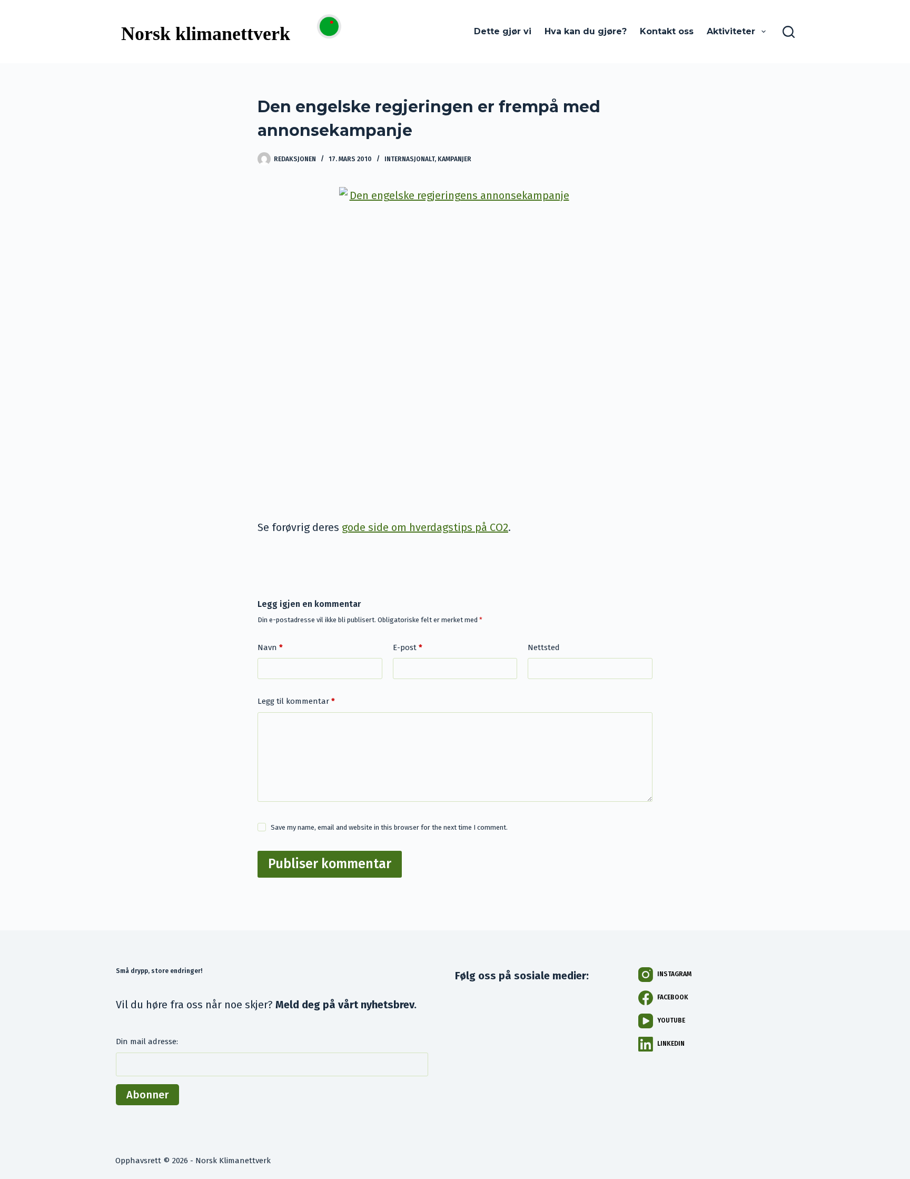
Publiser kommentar (329, 864)
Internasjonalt (409, 159)
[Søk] (789, 32)
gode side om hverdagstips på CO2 (425, 527)
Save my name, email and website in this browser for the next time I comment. (389, 827)
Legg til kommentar (296, 701)
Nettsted (544, 647)
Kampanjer (454, 159)
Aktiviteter (731, 31)
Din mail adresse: (147, 1041)
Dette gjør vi (502, 31)
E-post (407, 647)
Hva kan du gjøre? (586, 31)
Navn (270, 647)
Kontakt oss (667, 31)
